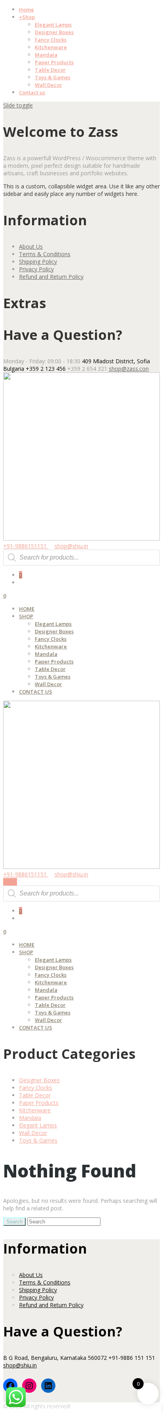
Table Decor (50, 69)
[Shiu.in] (81, 538)
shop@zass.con (129, 368)
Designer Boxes (54, 32)
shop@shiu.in (71, 546)
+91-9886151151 (25, 546)
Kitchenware (51, 47)
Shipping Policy (38, 261)
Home (26, 9)
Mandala (46, 54)
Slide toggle (18, 105)
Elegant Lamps (53, 24)
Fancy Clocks (50, 39)
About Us (31, 246)
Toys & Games (52, 77)
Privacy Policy (36, 269)
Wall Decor (48, 84)
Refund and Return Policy (51, 276)
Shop (27, 17)
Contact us (32, 92)
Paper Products (54, 62)
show (10, 882)
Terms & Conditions (44, 254)
